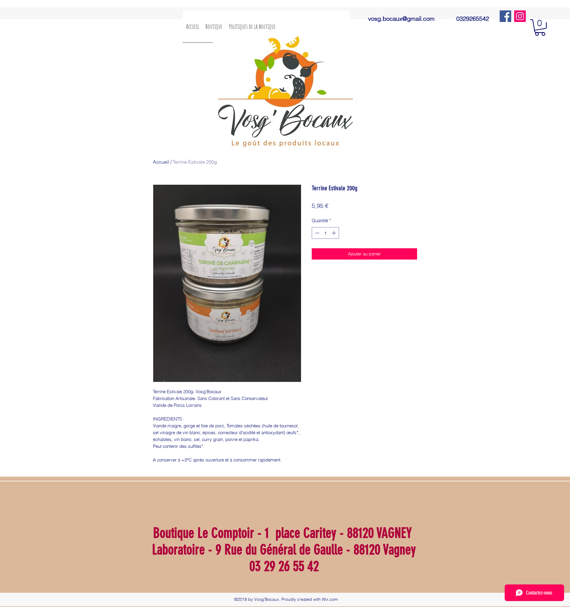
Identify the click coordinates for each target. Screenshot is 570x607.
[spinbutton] (325, 232)
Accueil (161, 162)
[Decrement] (317, 232)
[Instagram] (520, 16)
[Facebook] (505, 16)
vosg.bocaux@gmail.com (401, 18)
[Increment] (334, 232)
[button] (540, 27)
